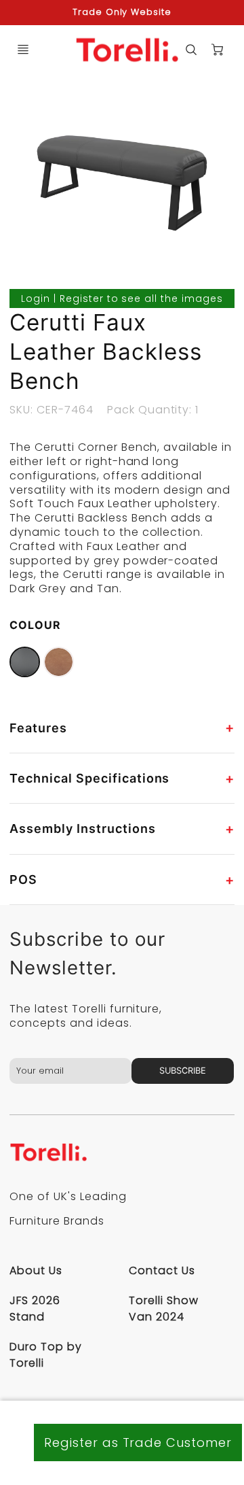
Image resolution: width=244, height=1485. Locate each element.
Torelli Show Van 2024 (164, 1309)
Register (82, 298)
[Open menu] (23, 49)
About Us (35, 1270)
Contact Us (162, 1270)
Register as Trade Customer (138, 1442)
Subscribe (183, 1070)
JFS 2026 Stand (34, 1309)
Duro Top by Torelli (45, 1355)
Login (35, 298)
